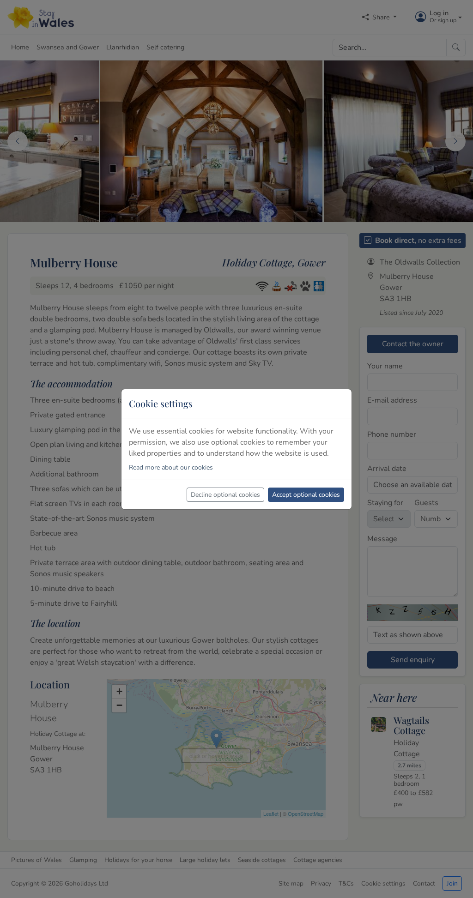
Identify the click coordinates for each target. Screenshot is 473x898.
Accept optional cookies (306, 494)
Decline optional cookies (225, 494)
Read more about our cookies (171, 467)
